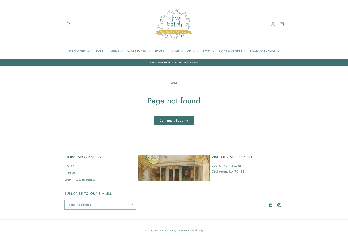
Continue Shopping (174, 120)
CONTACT (71, 173)
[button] (68, 24)
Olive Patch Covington (167, 230)
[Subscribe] (131, 205)
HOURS (69, 166)
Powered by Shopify (192, 230)
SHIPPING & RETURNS (79, 180)
